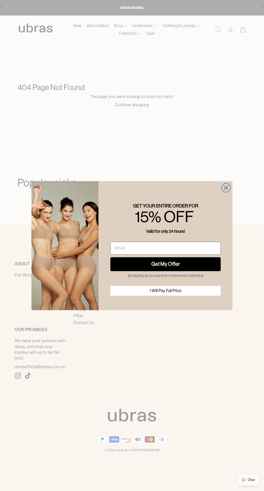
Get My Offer (165, 264)
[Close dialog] (225, 187)
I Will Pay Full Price (166, 291)
